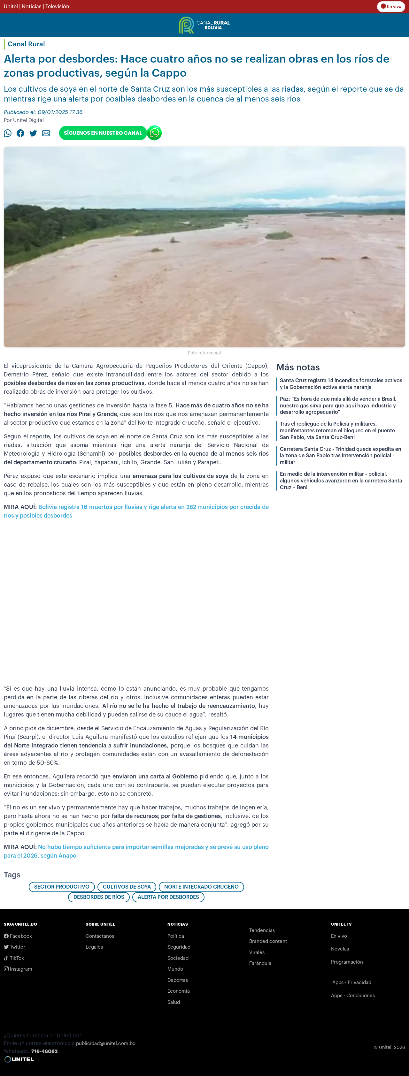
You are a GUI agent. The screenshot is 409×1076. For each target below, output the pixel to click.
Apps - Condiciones (353, 995)
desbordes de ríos (98, 897)
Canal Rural (26, 44)
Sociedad (178, 958)
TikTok (16, 958)
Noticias (32, 6)
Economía (178, 991)
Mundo (175, 969)
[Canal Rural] (204, 24)
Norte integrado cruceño (201, 887)
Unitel (11, 6)
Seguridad (178, 947)
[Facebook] (20, 132)
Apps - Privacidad (351, 982)
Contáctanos (100, 936)
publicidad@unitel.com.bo (105, 1043)
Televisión (57, 6)
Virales (257, 952)
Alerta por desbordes (168, 897)
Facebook (20, 936)
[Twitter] (33, 132)
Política (175, 936)
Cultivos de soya (127, 887)
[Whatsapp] (8, 132)
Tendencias (262, 930)
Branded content (268, 941)
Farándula (260, 963)
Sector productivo (61, 887)
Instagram (20, 969)
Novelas (340, 949)
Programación (347, 962)
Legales (94, 947)
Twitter (17, 947)
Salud (173, 1002)
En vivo (393, 6)
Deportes (177, 980)
